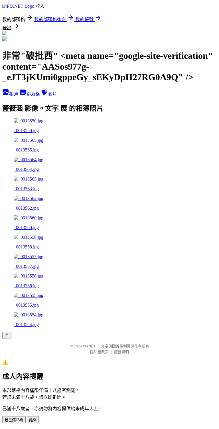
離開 (32, 420)
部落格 (33, 94)
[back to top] (6, 335)
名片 (52, 94)
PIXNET (89, 346)
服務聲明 (121, 352)
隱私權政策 (99, 352)
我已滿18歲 (14, 420)
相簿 (14, 94)
